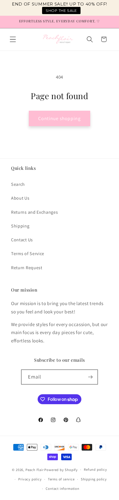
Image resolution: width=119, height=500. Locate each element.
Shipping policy (94, 479)
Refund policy (95, 469)
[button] (13, 39)
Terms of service (61, 479)
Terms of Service (27, 253)
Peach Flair (34, 469)
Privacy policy (30, 479)
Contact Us (22, 240)
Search (18, 184)
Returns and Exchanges (34, 212)
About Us (20, 198)
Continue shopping (59, 118)
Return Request (26, 268)
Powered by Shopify (61, 469)
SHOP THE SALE (61, 10)
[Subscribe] (91, 377)
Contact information (62, 488)
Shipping (20, 226)
